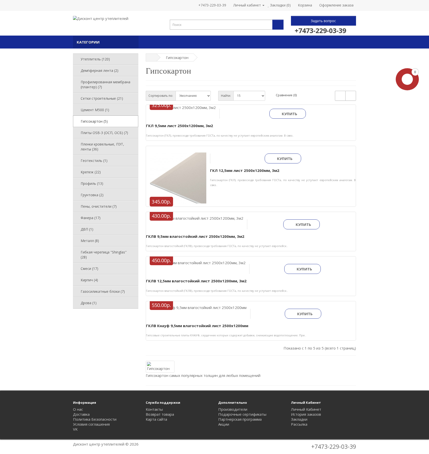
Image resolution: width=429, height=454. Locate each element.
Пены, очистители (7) (99, 206)
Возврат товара (160, 414)
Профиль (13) (92, 183)
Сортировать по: (160, 96)
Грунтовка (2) (92, 195)
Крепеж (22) (91, 172)
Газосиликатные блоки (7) (103, 291)
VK (75, 429)
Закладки (299, 419)
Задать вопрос (323, 20)
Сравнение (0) (286, 95)
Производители (232, 409)
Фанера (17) (91, 217)
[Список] (340, 96)
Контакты (154, 409)
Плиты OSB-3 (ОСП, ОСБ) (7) (104, 132)
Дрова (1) (89, 303)
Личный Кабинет (306, 409)
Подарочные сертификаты (242, 414)
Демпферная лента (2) (99, 70)
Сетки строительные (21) (102, 98)
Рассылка (299, 424)
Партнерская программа (240, 419)
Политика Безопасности (94, 419)
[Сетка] (350, 96)
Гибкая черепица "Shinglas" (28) (104, 254)
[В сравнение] (187, 111)
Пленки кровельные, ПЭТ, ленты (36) (102, 146)
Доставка (81, 414)
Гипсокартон (177, 57)
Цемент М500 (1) (95, 109)
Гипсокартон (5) (94, 121)
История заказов (306, 414)
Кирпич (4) (89, 280)
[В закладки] (176, 111)
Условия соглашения (91, 424)
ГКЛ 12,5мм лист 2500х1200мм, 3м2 (244, 170)
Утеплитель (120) (95, 59)
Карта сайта (156, 419)
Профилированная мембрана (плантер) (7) (105, 84)
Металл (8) (90, 240)
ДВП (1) (87, 229)
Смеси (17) (89, 268)
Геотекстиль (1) (94, 160)
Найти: (226, 96)
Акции (223, 424)
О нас (78, 409)
